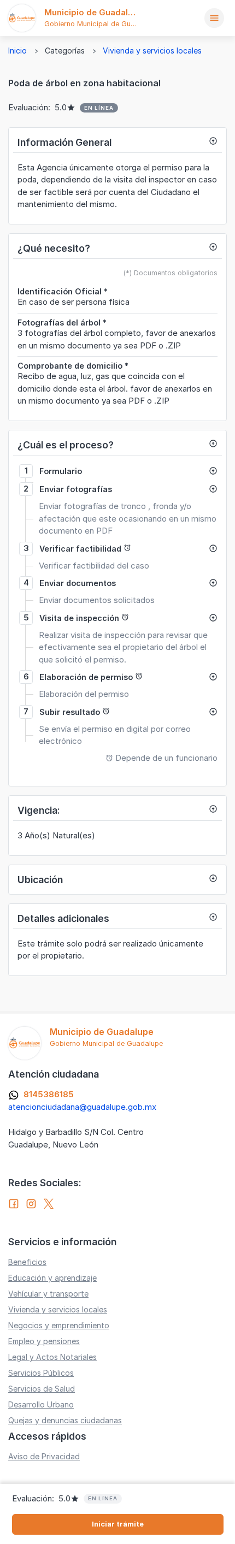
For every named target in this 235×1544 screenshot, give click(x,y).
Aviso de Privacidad (44, 1456)
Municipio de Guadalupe (93, 12)
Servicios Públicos (41, 1372)
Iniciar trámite (118, 1524)
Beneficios (27, 1262)
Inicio (17, 50)
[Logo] (22, 18)
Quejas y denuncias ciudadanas (65, 1420)
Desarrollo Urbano (41, 1404)
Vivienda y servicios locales (152, 50)
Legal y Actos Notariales (52, 1357)
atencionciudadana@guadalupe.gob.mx (82, 1107)
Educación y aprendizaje (52, 1277)
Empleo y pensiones (44, 1341)
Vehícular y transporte (48, 1293)
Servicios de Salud (41, 1388)
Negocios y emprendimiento (58, 1325)
